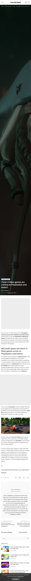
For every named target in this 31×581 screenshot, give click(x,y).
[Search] (28, 2)
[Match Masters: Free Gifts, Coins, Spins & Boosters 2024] (5, 565)
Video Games (5, 279)
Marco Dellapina (5, 290)
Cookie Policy (20, 576)
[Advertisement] (15, 313)
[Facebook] (15, 477)
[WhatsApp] (23, 477)
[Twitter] (19, 477)
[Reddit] (27, 477)
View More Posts (15, 491)
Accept (15, 579)
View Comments (23, 532)
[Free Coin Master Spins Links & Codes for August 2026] (5, 549)
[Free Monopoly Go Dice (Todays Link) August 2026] (5, 557)
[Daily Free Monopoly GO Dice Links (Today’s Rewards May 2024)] (5, 573)
